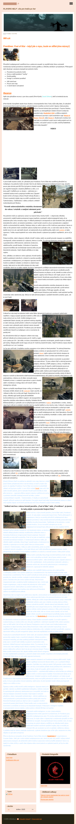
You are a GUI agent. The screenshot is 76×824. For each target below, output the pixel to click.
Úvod (4, 33)
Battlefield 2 (51, 736)
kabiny (49, 402)
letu (35, 279)
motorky (68, 410)
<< (8, 809)
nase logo (9, 757)
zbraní (41, 353)
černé (37, 488)
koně (47, 422)
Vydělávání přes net (12, 760)
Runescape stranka (47, 799)
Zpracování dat (37, 819)
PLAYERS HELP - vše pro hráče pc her (19, 9)
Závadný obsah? (25, 819)
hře (17, 473)
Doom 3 (51, 118)
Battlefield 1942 (49, 113)
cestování (27, 391)
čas (59, 475)
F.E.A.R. (41, 118)
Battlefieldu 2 (42, 616)
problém (62, 230)
